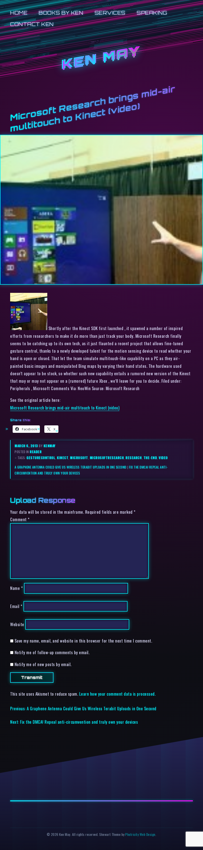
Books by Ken (61, 13)
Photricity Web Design (140, 834)
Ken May (101, 58)
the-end (150, 457)
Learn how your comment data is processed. (117, 694)
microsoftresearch (107, 457)
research (134, 457)
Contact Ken (32, 24)
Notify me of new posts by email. (43, 664)
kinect (62, 457)
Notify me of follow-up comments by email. (52, 652)
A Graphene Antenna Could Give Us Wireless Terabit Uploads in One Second (71, 467)
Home (18, 13)
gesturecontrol (40, 457)
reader (36, 451)
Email (16, 606)
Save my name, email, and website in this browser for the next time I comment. (83, 641)
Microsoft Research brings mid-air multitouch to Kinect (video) (64, 408)
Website (17, 624)
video (163, 457)
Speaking (152, 13)
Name (16, 588)
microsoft (79, 457)
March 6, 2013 (27, 445)
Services (110, 13)
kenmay (49, 445)
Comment (20, 519)
